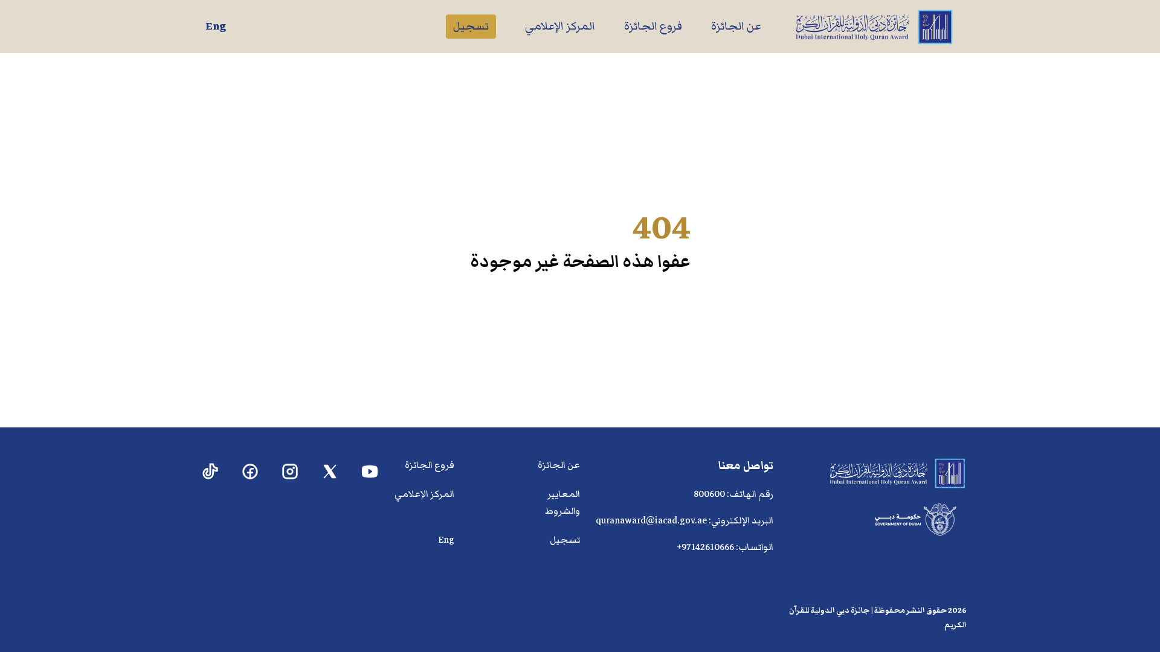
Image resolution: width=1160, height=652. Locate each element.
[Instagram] (290, 471)
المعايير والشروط (562, 502)
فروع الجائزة (653, 26)
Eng (215, 26)
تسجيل (471, 26)
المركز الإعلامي (560, 26)
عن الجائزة (736, 26)
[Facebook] (250, 471)
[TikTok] (210, 471)
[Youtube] (370, 471)
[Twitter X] (330, 471)
